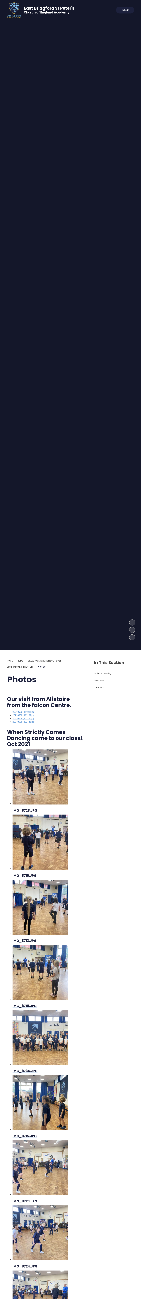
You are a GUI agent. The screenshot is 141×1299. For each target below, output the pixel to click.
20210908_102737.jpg (23, 718)
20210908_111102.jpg (23, 715)
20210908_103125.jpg (23, 722)
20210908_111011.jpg (23, 712)
